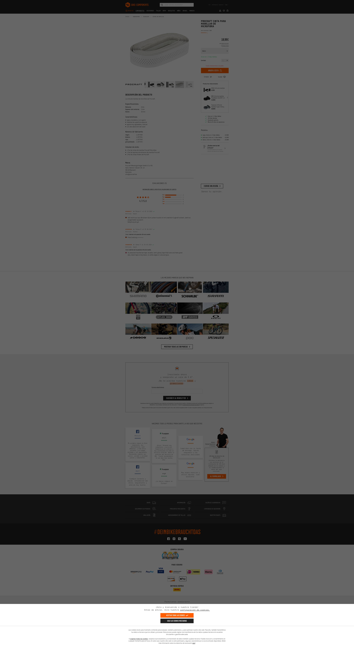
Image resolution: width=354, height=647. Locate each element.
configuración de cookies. (195, 610)
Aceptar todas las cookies (175, 615)
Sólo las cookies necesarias (177, 621)
